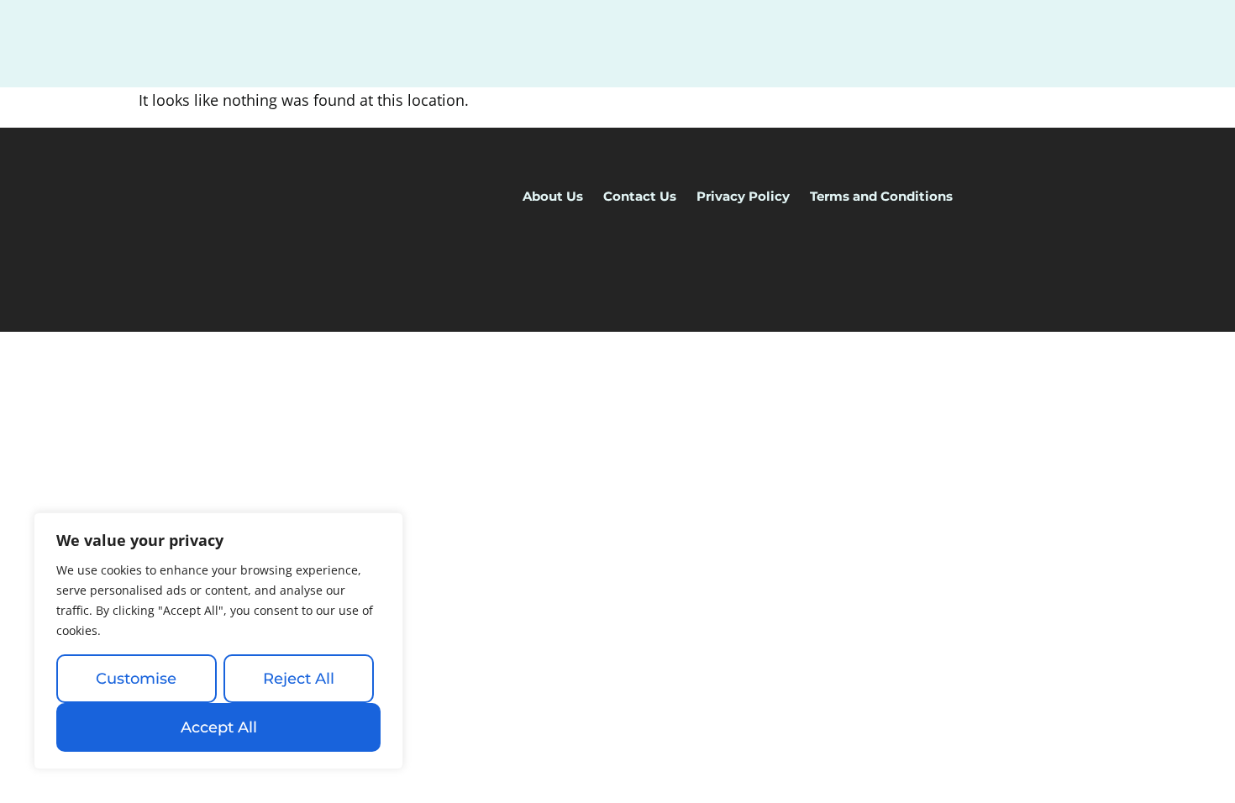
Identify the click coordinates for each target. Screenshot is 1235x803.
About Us (553, 196)
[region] (218, 640)
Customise (136, 678)
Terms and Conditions (881, 196)
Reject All (298, 678)
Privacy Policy (743, 196)
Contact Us (639, 196)
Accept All (219, 727)
